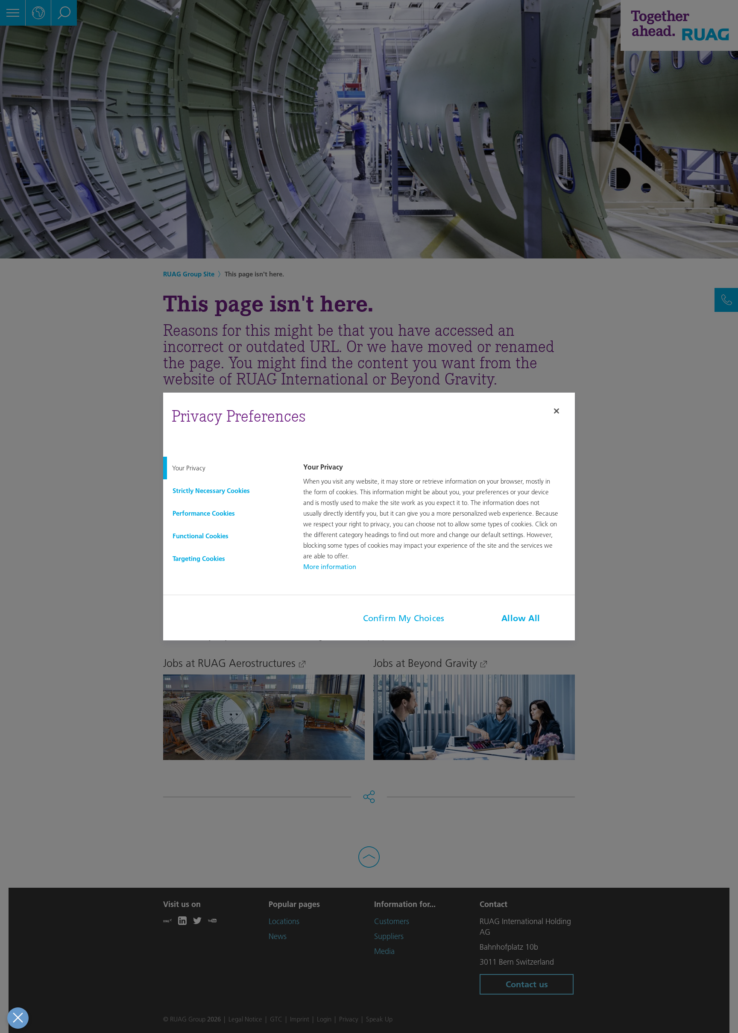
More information (329, 567)
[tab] (226, 468)
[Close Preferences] (18, 1018)
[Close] (556, 411)
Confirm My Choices (404, 618)
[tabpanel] (437, 517)
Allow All (520, 618)
